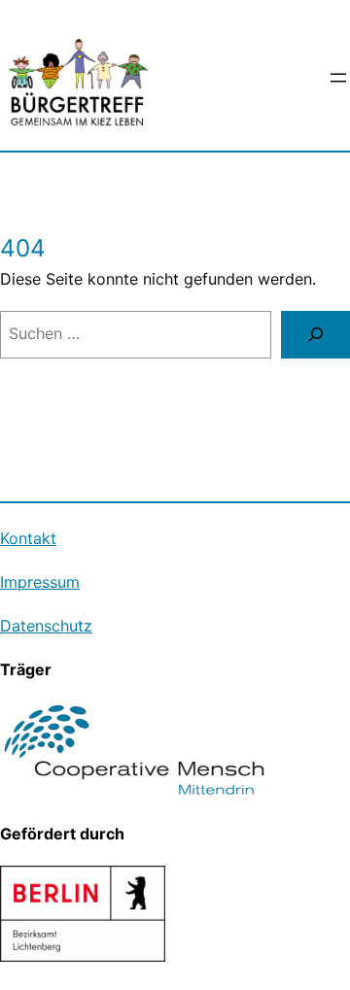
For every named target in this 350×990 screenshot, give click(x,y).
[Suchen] (315, 334)
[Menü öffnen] (338, 77)
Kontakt (28, 538)
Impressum (40, 582)
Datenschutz (46, 625)
